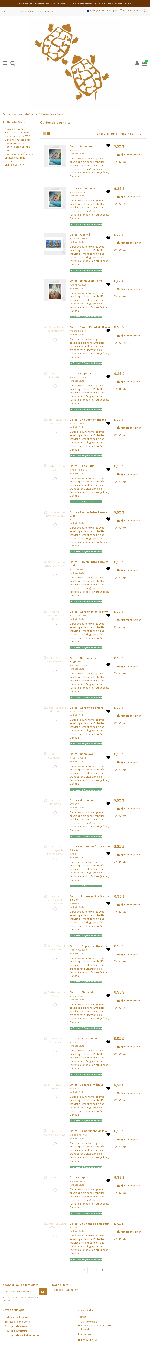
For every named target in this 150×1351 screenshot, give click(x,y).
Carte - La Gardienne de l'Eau (89, 1131)
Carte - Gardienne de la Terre (89, 611)
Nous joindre (45, 11)
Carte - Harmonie (81, 800)
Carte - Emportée (81, 373)
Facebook (58, 1289)
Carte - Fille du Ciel (82, 466)
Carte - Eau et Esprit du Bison (90, 327)
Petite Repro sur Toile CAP (17, 148)
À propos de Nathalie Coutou (22, 1335)
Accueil (7, 11)
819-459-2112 (88, 1334)
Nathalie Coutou (78, 154)
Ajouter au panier (131, 154)
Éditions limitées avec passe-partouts (18, 141)
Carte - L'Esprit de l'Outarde (88, 946)
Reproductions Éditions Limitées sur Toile (19, 155)
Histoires (10, 161)
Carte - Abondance (82, 146)
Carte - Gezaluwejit (83, 754)
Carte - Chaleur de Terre (86, 281)
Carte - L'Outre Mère (83, 992)
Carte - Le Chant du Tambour (89, 1223)
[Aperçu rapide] (125, 162)
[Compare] (121, 162)
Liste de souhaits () (135, 10)
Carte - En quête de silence (88, 419)
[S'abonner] (42, 1291)
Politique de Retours (17, 1317)
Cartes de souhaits (16, 129)
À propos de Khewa (16, 1326)
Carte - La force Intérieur (86, 1085)
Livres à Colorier (14, 164)
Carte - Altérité (80, 234)
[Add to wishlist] (116, 162)
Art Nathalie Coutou (14, 122)
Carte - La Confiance (84, 1038)
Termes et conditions (17, 1321)
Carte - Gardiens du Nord (86, 707)
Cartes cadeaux (23, 11)
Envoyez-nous (89, 1339)
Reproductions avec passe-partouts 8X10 (17, 134)
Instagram (71, 1289)
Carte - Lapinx (79, 1177)
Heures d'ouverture (16, 1330)
